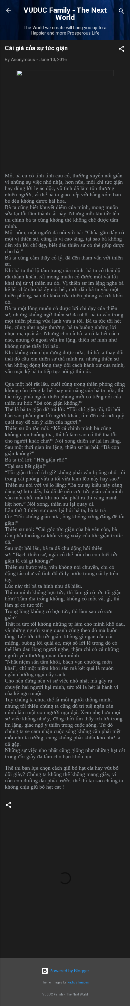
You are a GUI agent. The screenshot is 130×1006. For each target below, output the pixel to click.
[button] (121, 49)
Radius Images (78, 982)
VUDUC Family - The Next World (65, 14)
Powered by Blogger (68, 971)
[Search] (121, 12)
